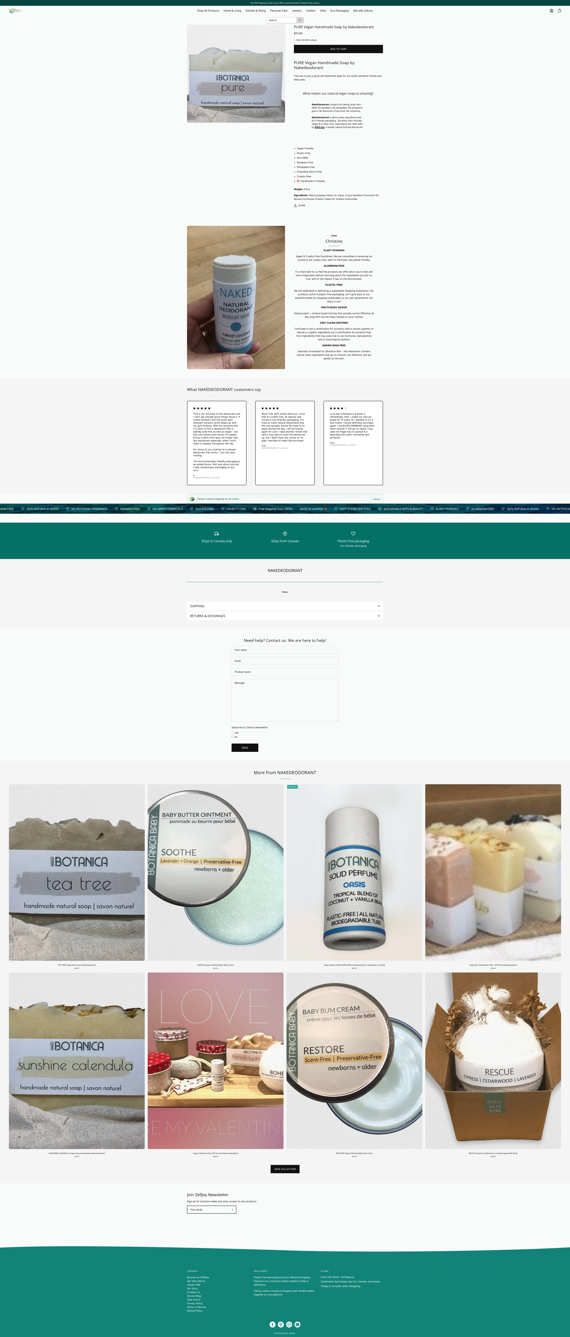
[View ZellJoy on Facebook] (273, 1324)
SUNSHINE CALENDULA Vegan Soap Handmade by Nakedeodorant (77, 1153)
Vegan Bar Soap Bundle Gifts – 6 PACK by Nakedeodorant (493, 965)
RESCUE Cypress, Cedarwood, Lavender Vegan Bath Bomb (493, 1153)
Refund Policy (194, 1310)
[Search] (299, 20)
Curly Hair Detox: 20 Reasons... (338, 1277)
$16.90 (493, 1156)
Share (301, 205)
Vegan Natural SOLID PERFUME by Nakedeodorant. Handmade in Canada (354, 965)
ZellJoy (285, 1333)
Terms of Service (196, 1307)
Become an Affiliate (198, 1277)
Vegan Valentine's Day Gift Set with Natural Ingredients (215, 1153)
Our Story (192, 1288)
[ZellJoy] (15, 11)
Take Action (193, 1299)
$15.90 (77, 968)
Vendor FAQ (193, 1284)
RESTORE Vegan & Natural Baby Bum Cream (354, 1153)
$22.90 (215, 968)
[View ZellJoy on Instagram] (289, 1324)
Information (192, 1271)
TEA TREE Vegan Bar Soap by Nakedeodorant (77, 965)
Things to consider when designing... (341, 1286)
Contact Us (193, 1292)
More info (376, 499)
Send (245, 747)
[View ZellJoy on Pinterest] (281, 1324)
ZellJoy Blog (194, 1295)
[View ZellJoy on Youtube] (297, 1324)
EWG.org (319, 127)
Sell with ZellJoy (196, 1281)
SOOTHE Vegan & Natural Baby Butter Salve (215, 965)
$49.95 (493, 968)
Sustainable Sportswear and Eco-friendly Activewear (350, 1281)
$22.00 (354, 968)
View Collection (285, 1169)
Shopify (292, 1333)
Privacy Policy (195, 1303)
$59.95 (215, 1156)
